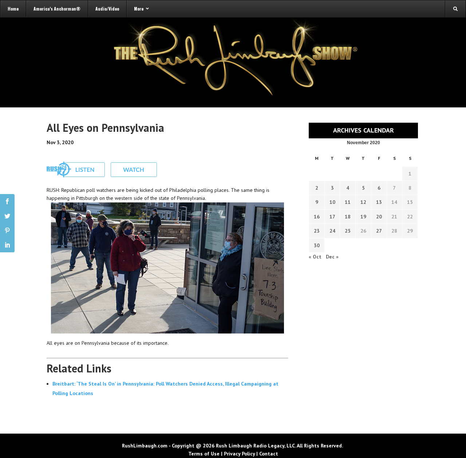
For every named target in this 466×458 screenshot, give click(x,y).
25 (348, 231)
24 (332, 231)
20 (379, 216)
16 (317, 216)
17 (332, 216)
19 (363, 216)
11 (348, 202)
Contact (268, 453)
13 (379, 202)
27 (379, 231)
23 (317, 231)
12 (363, 202)
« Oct (315, 256)
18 (348, 216)
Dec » (332, 256)
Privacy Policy (239, 453)
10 (332, 202)
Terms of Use (204, 453)
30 (317, 245)
